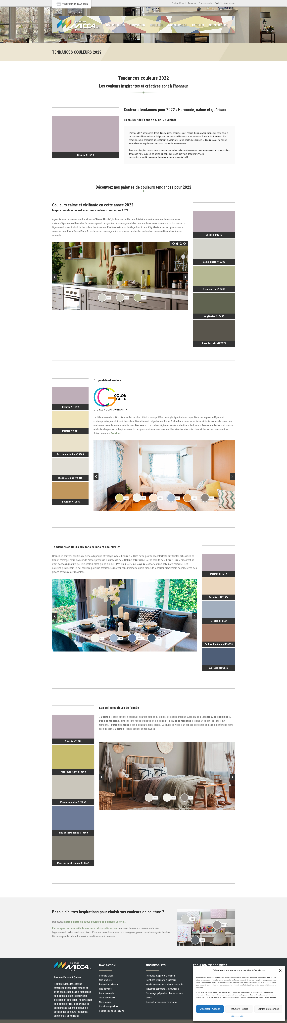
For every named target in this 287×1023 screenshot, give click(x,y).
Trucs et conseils (107, 997)
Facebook (116, 433)
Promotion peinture (108, 984)
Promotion (137, 25)
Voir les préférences (268, 1008)
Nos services (177, 25)
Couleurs (156, 25)
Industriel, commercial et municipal (162, 988)
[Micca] (78, 25)
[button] (280, 970)
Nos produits (115, 25)
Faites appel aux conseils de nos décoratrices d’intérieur (84, 928)
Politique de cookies (237, 1016)
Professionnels (205, 3)
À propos (192, 3)
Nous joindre (229, 3)
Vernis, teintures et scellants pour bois (164, 984)
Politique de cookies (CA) (111, 1010)
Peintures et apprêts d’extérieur (161, 979)
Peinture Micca (178, 3)
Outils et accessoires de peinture (162, 1002)
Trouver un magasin (75, 4)
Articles (197, 25)
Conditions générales (109, 1006)
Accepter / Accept (210, 1008)
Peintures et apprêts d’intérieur (160, 975)
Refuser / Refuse (239, 1008)
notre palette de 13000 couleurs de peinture (95, 921)
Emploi (218, 3)
